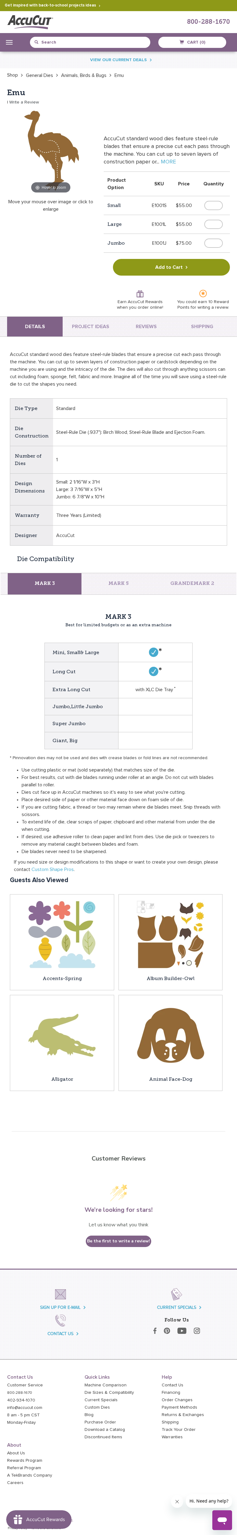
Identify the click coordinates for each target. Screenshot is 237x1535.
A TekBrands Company (29, 1475)
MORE (168, 162)
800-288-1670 (208, 22)
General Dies (39, 75)
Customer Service (25, 1385)
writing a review (213, 307)
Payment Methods (179, 1407)
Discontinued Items (103, 1437)
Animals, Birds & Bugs (83, 75)
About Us (16, 1453)
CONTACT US (60, 1333)
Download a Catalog (105, 1429)
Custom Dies (97, 1407)
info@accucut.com (24, 1408)
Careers (15, 1483)
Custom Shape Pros (52, 869)
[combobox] (62, 42)
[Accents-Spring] (62, 934)
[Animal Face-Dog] (170, 1035)
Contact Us (172, 1385)
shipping (202, 326)
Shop (12, 75)
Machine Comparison (106, 1385)
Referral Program (24, 1468)
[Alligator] (62, 1035)
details (35, 326)
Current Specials (101, 1400)
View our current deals (118, 60)
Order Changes (177, 1400)
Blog (89, 1415)
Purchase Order (100, 1422)
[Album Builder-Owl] (170, 934)
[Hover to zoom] (51, 150)
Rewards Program (24, 1460)
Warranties (172, 1437)
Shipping (170, 1422)
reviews (146, 326)
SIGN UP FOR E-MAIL (60, 1307)
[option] (12, 75)
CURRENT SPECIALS (176, 1307)
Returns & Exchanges (183, 1415)
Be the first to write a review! (118, 1241)
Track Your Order (179, 1429)
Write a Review (24, 102)
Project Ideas (90, 326)
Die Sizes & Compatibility (109, 1392)
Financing (171, 1392)
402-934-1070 (21, 1400)
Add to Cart (169, 267)
